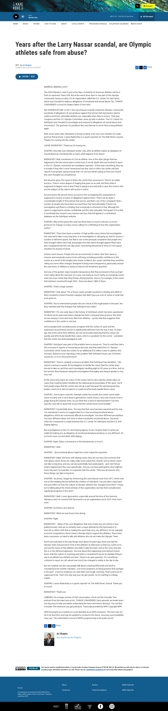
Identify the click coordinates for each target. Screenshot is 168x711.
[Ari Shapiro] (49, 639)
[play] (16, 16)
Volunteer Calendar (119, 24)
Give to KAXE (50, 24)
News (15, 24)
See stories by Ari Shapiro (69, 637)
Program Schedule (98, 24)
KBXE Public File (128, 690)
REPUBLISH (33, 668)
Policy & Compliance (99, 690)
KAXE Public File (128, 685)
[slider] (26, 16)
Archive (95, 685)
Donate (149, 6)
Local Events (78, 24)
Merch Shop (136, 24)
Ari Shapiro (27, 65)
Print (149, 67)
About (64, 24)
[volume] (23, 16)
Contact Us (66, 690)
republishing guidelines (95, 670)
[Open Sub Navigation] (20, 24)
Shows (36, 24)
